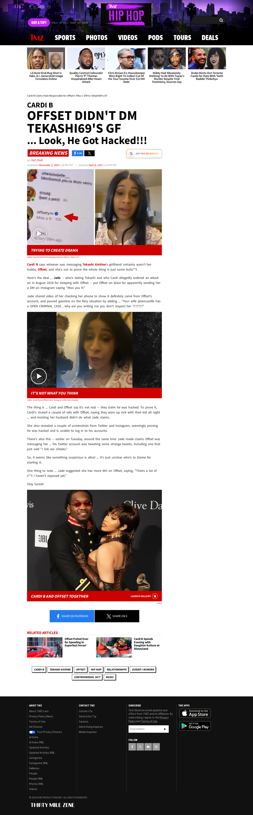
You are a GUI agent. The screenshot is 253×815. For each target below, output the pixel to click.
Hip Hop (96, 669)
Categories (35, 757)
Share (74, 616)
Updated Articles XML (42, 752)
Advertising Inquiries (91, 726)
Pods (155, 38)
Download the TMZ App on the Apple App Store (195, 713)
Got (38, 22)
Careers (83, 721)
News (36, 37)
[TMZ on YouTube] (148, 747)
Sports (65, 38)
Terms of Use (37, 721)
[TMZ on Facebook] (30, 7)
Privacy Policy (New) (41, 716)
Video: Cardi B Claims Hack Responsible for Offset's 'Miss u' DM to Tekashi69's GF (54, 257)
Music (110, 677)
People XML (36, 778)
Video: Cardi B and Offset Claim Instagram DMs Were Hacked (52, 400)
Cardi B (39, 669)
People (33, 773)
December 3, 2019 (49, 165)
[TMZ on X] (35, 7)
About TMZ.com (39, 711)
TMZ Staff (37, 160)
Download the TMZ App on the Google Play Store (195, 726)
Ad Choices (35, 726)
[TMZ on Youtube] (42, 6)
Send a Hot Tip (87, 716)
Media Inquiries (88, 731)
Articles (33, 737)
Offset (80, 669)
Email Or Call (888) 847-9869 (69, 23)
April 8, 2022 (96, 165)
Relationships (116, 669)
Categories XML (38, 763)
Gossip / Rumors (143, 669)
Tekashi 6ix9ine (59, 669)
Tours (182, 38)
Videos (127, 38)
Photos (96, 38)
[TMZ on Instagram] (49, 7)
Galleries (34, 768)
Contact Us (85, 711)
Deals (210, 38)
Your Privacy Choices (49, 731)
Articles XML (36, 742)
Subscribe (165, 729)
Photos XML (36, 783)
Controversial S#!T (87, 677)
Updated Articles (39, 747)
